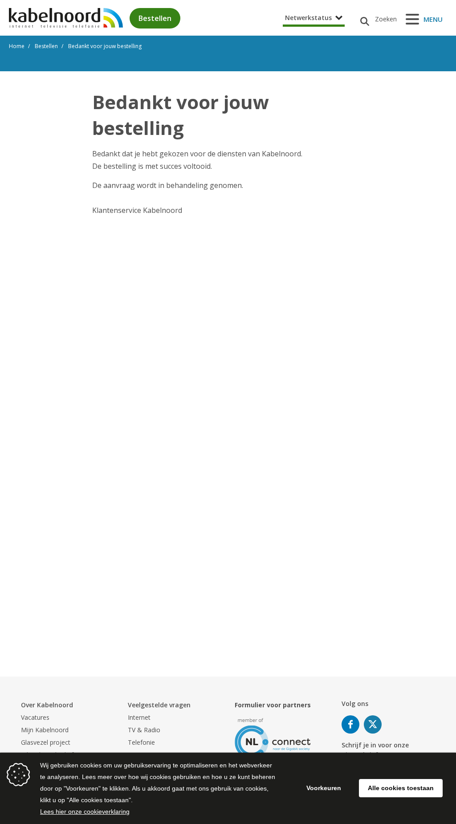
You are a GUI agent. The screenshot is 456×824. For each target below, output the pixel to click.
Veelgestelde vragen (159, 705)
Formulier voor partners (273, 705)
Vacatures (35, 717)
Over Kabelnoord (47, 705)
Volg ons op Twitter (373, 724)
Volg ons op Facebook (350, 724)
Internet (139, 717)
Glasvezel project (45, 742)
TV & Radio (144, 730)
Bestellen (154, 18)
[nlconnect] (273, 738)
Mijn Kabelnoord (45, 730)
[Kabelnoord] (66, 18)
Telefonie (141, 742)
